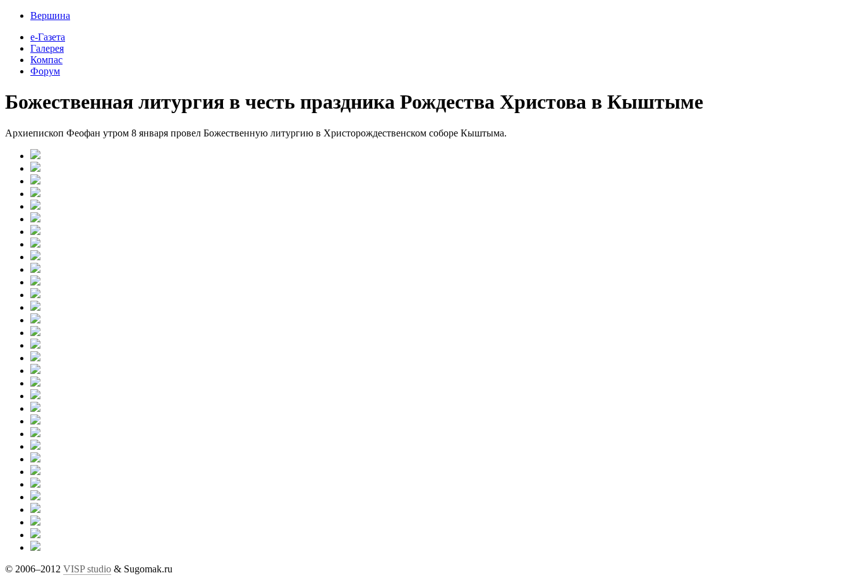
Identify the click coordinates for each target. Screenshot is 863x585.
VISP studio (87, 569)
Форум (45, 71)
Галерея (47, 48)
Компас (46, 59)
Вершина (50, 15)
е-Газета (47, 37)
